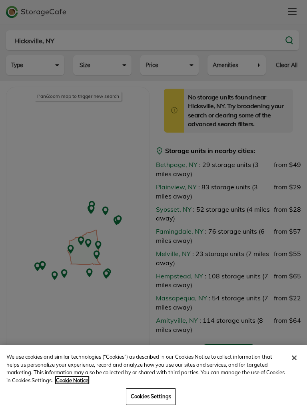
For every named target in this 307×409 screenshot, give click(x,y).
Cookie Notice (72, 380)
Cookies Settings (151, 396)
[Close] (294, 358)
